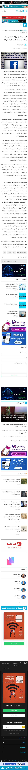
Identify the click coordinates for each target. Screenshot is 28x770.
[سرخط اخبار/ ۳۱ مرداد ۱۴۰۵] (22, 308)
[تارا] (14, 325)
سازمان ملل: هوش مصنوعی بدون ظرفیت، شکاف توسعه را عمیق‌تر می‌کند (12, 529)
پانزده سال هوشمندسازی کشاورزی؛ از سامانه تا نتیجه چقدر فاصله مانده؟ (11, 481)
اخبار (21, 25)
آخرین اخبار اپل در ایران (21, 252)
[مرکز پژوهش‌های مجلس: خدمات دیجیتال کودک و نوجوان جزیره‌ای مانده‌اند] (22, 290)
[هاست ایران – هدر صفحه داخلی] (14, 21)
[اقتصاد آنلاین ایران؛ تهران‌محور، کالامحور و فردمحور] (22, 317)
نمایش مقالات (14, 715)
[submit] (23, 727)
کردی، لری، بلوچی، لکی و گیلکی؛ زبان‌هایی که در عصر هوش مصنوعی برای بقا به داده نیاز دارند (11, 516)
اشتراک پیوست (14, 644)
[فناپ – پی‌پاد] (14, 338)
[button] (26, 11)
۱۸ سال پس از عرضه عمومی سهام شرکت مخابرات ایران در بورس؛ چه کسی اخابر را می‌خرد (12, 504)
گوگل (5, 252)
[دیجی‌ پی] (14, 2)
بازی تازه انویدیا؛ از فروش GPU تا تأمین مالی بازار (14, 437)
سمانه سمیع (17, 589)
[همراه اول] (14, 768)
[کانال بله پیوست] (14, 6)
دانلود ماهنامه (14, 710)
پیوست (25, 30)
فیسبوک (9, 252)
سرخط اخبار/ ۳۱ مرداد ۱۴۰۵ (11, 304)
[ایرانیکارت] (14, 764)
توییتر (14, 252)
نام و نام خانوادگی (23, 352)
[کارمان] (14, 560)
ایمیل (26, 357)
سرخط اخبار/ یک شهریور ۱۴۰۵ (12, 295)
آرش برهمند (17, 581)
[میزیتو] (14, 545)
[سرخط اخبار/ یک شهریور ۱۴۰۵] (22, 299)
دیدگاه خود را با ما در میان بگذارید (20, 363)
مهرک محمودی (16, 574)
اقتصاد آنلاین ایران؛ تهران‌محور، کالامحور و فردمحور (12, 313)
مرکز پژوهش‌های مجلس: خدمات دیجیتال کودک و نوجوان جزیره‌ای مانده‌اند (12, 286)
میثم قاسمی (17, 596)
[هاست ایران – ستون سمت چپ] (14, 270)
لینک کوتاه (6, 261)
